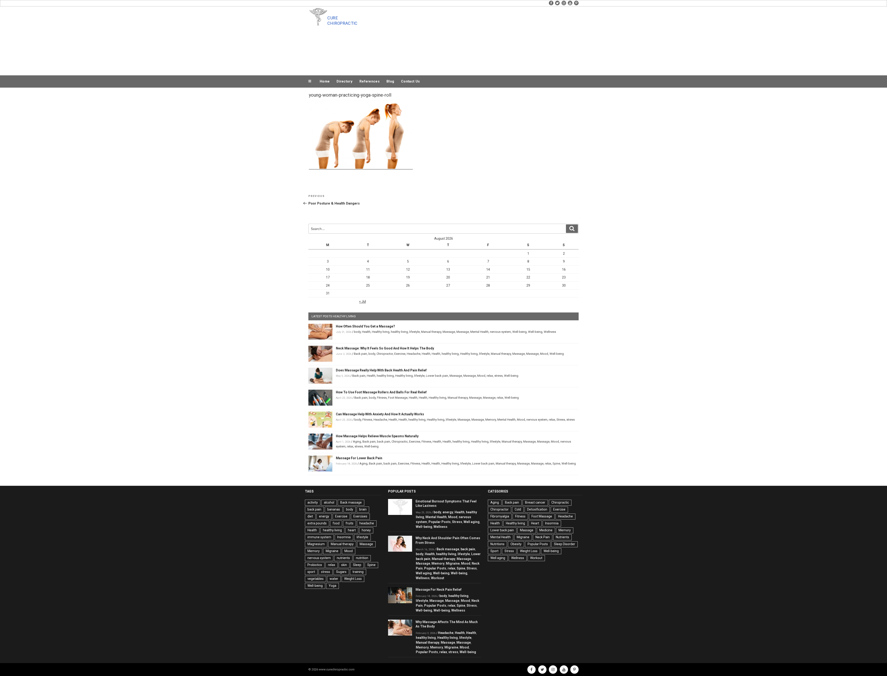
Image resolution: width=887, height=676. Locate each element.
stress (498, 375)
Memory (490, 419)
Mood (544, 353)
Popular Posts (439, 522)
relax (490, 375)
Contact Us (410, 81)
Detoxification (537, 509)
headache (366, 523)
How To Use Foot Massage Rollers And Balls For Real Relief (381, 392)
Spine (556, 463)
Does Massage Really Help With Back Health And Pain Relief (381, 370)
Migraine (332, 551)
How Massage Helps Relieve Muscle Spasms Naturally (377, 436)
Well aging (472, 522)
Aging (357, 441)
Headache (413, 353)
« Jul (362, 301)
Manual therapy (431, 331)
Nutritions (497, 544)
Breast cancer (535, 502)
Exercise (399, 353)
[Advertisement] (490, 39)
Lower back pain (437, 375)
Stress (560, 419)
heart (352, 530)
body (357, 331)
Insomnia (344, 537)
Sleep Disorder (564, 544)
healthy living (399, 331)
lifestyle (414, 331)
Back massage (351, 502)
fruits (349, 523)
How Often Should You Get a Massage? (365, 326)
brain (363, 509)
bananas (333, 509)
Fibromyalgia (499, 516)
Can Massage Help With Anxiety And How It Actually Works (380, 414)
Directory (344, 81)
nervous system (500, 331)
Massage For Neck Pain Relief (439, 589)
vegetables (315, 579)
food (336, 523)
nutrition (362, 558)
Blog (390, 81)
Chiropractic (400, 441)
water (334, 579)
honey (366, 530)
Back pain (360, 353)
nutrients (343, 558)
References (369, 81)
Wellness (550, 331)
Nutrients (562, 537)
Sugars (341, 572)
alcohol (329, 502)
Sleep (357, 565)
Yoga (332, 585)
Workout (437, 578)
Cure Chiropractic (342, 20)
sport (311, 572)
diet (310, 516)
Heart (535, 523)
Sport (494, 551)
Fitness (382, 397)
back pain (383, 441)
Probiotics (314, 565)
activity (312, 502)
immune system (319, 537)
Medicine (546, 530)
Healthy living (380, 331)
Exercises (360, 516)
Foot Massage (397, 397)
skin (344, 565)
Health (366, 331)
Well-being (519, 331)
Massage (449, 331)
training (358, 572)
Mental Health (479, 331)
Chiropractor (385, 353)
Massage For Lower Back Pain (359, 458)
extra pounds (317, 523)
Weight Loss (353, 579)
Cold (518, 509)
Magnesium (316, 544)
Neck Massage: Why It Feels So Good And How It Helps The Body (385, 348)
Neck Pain (542, 537)
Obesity (516, 544)
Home (325, 81)
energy (324, 516)
